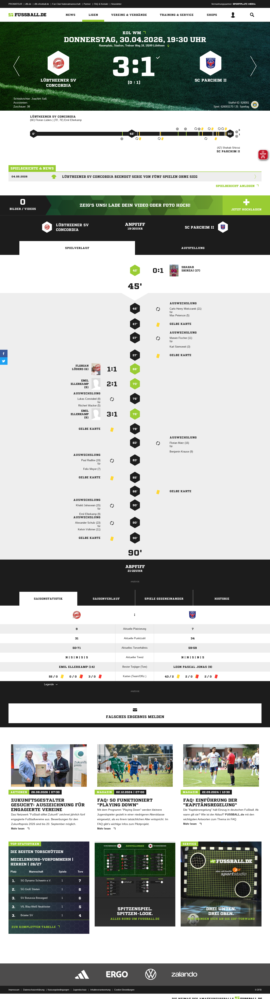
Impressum (13, 990)
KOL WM (132, 33)
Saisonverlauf (106, 598)
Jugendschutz (80, 990)
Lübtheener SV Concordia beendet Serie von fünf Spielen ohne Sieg (129, 176)
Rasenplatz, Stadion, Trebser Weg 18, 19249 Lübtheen (132, 45)
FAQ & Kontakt (101, 4)
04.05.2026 (19, 176)
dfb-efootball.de (41, 4)
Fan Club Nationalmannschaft (66, 4)
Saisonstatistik (48, 598)
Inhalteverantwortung (100, 990)
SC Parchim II (211, 80)
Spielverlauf (77, 248)
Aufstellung (193, 248)
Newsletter (116, 4)
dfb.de (28, 4)
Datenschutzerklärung (33, 990)
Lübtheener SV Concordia (58, 83)
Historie (221, 598)
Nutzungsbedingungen (58, 990)
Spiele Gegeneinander (163, 598)
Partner (87, 4)
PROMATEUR (15, 4)
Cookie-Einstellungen (124, 990)
